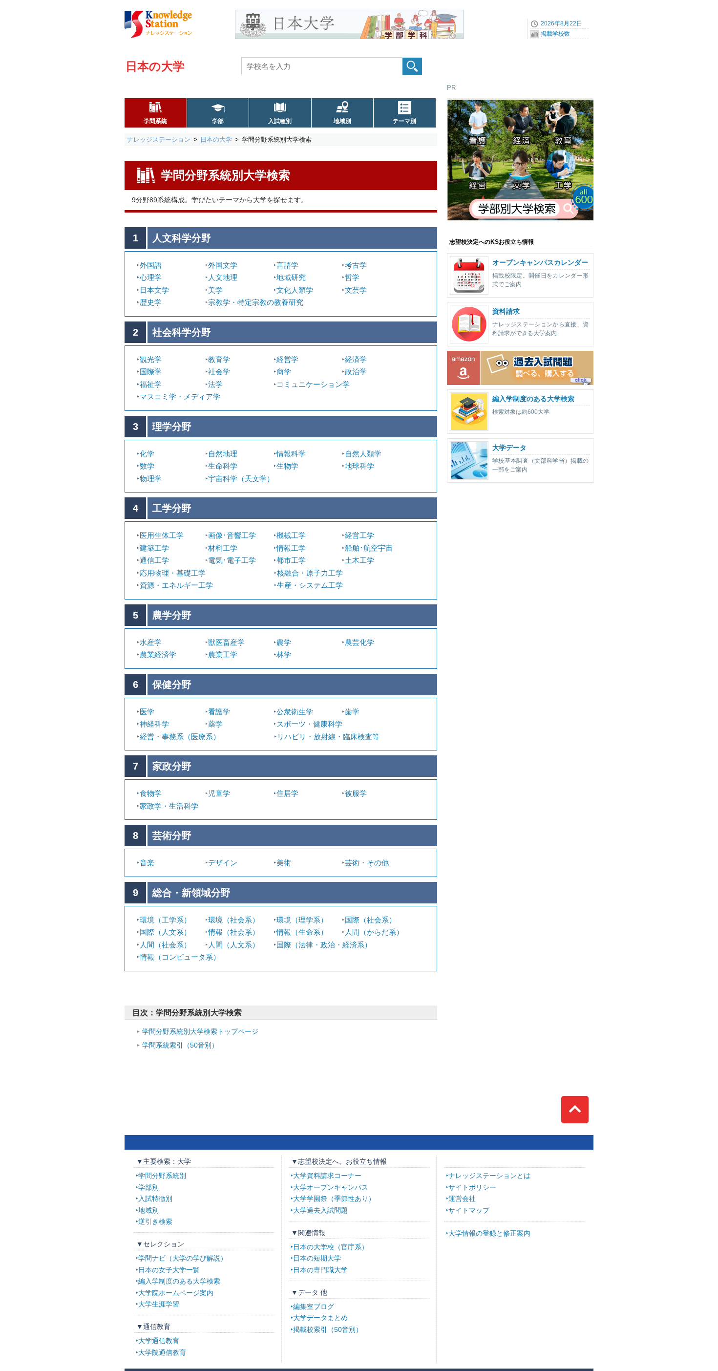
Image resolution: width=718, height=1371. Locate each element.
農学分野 (171, 615)
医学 (147, 711)
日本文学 (154, 290)
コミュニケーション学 (313, 384)
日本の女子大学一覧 (169, 1270)
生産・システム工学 (310, 585)
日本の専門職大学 (320, 1270)
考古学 (356, 265)
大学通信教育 (158, 1341)
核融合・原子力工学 (310, 573)
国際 (370, 920)
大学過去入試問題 (320, 1210)
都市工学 (291, 560)
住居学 (287, 793)
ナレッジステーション (158, 139)
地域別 (342, 121)
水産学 (151, 642)
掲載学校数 (555, 33)
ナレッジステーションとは (489, 1175)
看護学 (219, 711)
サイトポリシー (472, 1187)
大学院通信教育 (162, 1352)
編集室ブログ (313, 1306)
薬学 (215, 724)
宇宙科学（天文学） (241, 478)
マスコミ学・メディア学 (180, 396)
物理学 (151, 478)
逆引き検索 (155, 1221)
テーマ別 (404, 121)
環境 (165, 920)
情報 (180, 957)
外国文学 (222, 265)
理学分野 (171, 426)
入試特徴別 (155, 1198)
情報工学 (291, 548)
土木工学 (359, 560)
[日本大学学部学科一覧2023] (349, 13)
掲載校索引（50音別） (327, 1329)
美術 (283, 862)
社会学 (219, 371)
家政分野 (171, 766)
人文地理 (222, 277)
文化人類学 (294, 290)
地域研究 (291, 277)
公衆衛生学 (294, 711)
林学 (283, 654)
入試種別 (280, 121)
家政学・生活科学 (169, 806)
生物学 (287, 466)
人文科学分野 (181, 238)
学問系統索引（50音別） (180, 1045)
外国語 (151, 265)
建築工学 (154, 548)
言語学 (287, 265)
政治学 (356, 371)
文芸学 (356, 290)
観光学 (151, 359)
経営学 (287, 359)
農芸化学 (359, 642)
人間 (374, 932)
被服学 (356, 793)
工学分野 (171, 508)
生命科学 (222, 466)
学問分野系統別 (162, 1175)
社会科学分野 (181, 332)
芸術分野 (171, 835)
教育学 (219, 359)
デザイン (222, 862)
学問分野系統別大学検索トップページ (200, 1031)
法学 (215, 384)
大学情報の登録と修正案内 (489, 1233)
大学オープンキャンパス (330, 1187)
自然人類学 (363, 454)
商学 (283, 371)
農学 (283, 642)
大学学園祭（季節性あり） (334, 1198)
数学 (147, 466)
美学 (215, 290)
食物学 (151, 793)
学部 (218, 121)
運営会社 (462, 1198)
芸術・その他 (367, 862)
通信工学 (154, 560)
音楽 (147, 862)
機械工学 (291, 535)
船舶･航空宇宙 (369, 548)
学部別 (148, 1187)
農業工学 (222, 654)
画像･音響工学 (232, 535)
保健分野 (171, 684)
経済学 (356, 359)
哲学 (352, 277)
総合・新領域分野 (191, 892)
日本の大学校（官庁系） (330, 1247)
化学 (147, 454)
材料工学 (222, 548)
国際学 (151, 371)
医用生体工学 (162, 535)
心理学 (151, 277)
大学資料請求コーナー (327, 1175)
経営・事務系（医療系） (180, 736)
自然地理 (222, 454)
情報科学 (291, 454)
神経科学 (154, 724)
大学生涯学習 (158, 1304)
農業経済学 (158, 654)
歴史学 (151, 302)
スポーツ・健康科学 (309, 724)
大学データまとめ (320, 1318)
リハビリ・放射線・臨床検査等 (328, 736)
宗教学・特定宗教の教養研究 (255, 302)
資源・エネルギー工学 (176, 585)
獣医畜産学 (226, 642)
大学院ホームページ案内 (175, 1293)
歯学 (352, 711)
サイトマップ (468, 1210)
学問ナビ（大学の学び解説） (182, 1258)
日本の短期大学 (317, 1258)
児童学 (219, 793)
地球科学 (359, 466)
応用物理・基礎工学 (173, 573)
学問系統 (155, 121)
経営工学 (359, 535)
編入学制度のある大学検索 (179, 1281)
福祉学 (151, 384)
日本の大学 (155, 66)
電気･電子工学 (232, 560)
